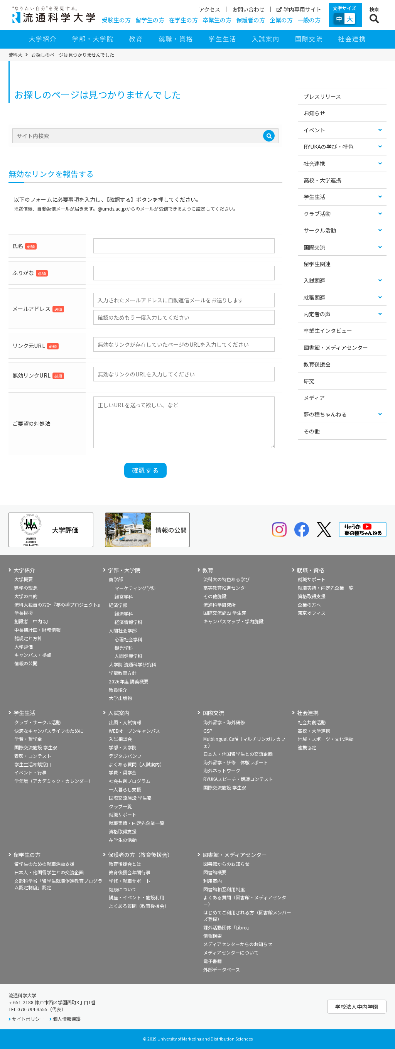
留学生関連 (317, 264)
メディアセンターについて (230, 952)
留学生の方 (149, 20)
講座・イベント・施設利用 (136, 897)
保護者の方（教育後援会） (140, 854)
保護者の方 (250, 20)
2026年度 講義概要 (129, 681)
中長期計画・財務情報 (37, 629)
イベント (314, 130)
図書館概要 (214, 872)
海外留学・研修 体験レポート (235, 762)
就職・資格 (176, 38)
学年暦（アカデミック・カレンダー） (53, 780)
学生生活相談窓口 (32, 764)
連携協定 (307, 747)
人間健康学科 (128, 656)
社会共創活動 (312, 722)
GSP (208, 730)
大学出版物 (120, 698)
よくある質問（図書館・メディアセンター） (244, 900)
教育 (136, 38)
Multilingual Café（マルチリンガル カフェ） (244, 742)
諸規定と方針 (28, 638)
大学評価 (23, 646)
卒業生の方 (217, 20)
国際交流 (309, 38)
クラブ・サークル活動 (37, 722)
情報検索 (212, 935)
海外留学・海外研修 (224, 722)
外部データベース (221, 969)
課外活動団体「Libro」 (227, 927)
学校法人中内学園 (356, 1006)
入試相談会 (120, 738)
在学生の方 (183, 20)
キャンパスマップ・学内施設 (233, 621)
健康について (123, 889)
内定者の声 (317, 314)
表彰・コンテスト (32, 755)
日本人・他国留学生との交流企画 (238, 753)
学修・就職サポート (129, 880)
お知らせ (314, 113)
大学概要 (23, 579)
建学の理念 (25, 587)
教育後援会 (317, 364)
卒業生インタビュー (328, 330)
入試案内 (266, 38)
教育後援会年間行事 (129, 872)
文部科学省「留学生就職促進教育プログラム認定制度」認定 (58, 883)
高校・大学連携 (322, 180)
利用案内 (212, 880)
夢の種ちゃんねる (325, 414)
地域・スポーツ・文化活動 (325, 738)
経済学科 (124, 613)
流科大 (15, 54)
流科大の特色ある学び (226, 579)
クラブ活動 (317, 214)
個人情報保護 (67, 1018)
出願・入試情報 (125, 722)
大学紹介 (43, 38)
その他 (312, 431)
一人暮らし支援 (125, 789)
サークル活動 (320, 230)
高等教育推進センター (226, 587)
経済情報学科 (128, 622)
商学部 (116, 579)
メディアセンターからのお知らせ (237, 944)
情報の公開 (25, 663)
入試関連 (314, 280)
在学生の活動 (123, 840)
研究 (309, 381)
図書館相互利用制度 (224, 889)
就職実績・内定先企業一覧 (325, 587)
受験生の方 (116, 20)
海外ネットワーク (221, 770)
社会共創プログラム (129, 780)
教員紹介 (118, 689)
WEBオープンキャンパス (134, 730)
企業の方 (281, 20)
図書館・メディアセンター (336, 347)
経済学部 (118, 605)
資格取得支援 (312, 596)
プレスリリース (322, 96)
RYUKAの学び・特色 (328, 146)
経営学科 (124, 596)
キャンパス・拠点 (32, 654)
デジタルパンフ (125, 755)
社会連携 (352, 38)
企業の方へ (309, 604)
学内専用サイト (302, 9)
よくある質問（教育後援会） (139, 905)
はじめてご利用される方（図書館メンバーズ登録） (247, 915)
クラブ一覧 (120, 806)
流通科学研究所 (219, 604)
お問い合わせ (248, 9)
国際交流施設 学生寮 (224, 612)
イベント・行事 (30, 772)
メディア (314, 397)
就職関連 (314, 297)
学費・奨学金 (28, 738)
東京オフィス (312, 612)
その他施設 (214, 596)
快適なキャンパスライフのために (49, 730)
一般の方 (309, 20)
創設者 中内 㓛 (31, 621)
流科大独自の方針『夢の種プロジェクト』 (58, 604)
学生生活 (222, 38)
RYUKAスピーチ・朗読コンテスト (238, 779)
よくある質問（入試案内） (136, 764)
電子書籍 (212, 961)
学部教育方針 (123, 673)
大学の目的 (25, 596)
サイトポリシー (28, 1018)
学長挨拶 (23, 612)
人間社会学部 (123, 630)
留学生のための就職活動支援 (44, 863)
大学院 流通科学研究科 (132, 664)
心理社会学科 (128, 639)
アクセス (209, 9)
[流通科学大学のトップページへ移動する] (53, 14)
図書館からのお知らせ (226, 863)
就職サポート (312, 579)
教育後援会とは (125, 863)
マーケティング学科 (135, 588)
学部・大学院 (93, 38)
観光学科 (124, 647)
